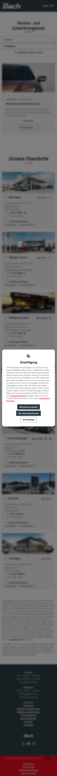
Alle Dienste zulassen (28, 407)
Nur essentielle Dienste (28, 413)
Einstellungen (28, 419)
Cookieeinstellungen (18, 395)
